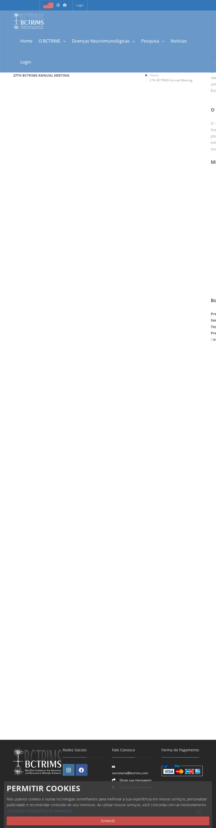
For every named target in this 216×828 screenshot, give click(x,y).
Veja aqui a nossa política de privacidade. (40, 810)
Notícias (179, 41)
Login (80, 5)
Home (26, 41)
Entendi (108, 820)
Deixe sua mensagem (135, 780)
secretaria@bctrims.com (130, 773)
